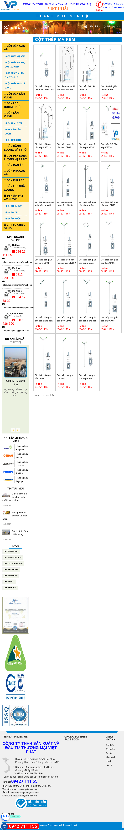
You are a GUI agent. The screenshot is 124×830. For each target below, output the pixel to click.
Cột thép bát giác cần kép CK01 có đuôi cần (43, 147)
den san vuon (10, 576)
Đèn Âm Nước (13, 218)
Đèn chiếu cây (14, 206)
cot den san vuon (12, 557)
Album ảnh (110, 757)
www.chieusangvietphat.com (25, 789)
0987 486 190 (12, 321)
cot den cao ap (11, 551)
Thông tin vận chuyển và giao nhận (14, 515)
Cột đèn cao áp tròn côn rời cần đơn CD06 (65, 205)
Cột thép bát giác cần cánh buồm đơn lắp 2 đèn (87, 205)
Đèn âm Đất (12, 212)
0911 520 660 (12, 276)
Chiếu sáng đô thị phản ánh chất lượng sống (14, 496)
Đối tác (109, 761)
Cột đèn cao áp (14, 48)
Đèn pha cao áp (14, 172)
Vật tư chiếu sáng (14, 226)
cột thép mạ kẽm (111, 26)
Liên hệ (109, 765)
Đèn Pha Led (15, 180)
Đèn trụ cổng (13, 140)
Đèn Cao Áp (14, 165)
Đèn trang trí (14, 123)
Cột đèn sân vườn (14, 95)
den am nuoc (10, 588)
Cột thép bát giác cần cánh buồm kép (87, 263)
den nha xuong (11, 570)
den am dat (9, 582)
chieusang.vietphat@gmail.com (24, 792)
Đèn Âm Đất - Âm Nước (14, 197)
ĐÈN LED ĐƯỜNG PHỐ (12, 105)
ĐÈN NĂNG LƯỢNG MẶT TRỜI (15, 148)
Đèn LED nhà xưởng (14, 188)
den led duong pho (13, 563)
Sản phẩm (94, 26)
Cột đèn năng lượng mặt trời (15, 157)
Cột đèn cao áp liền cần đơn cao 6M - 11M (66, 89)
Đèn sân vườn (11, 115)
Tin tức (109, 753)
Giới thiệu (110, 745)
